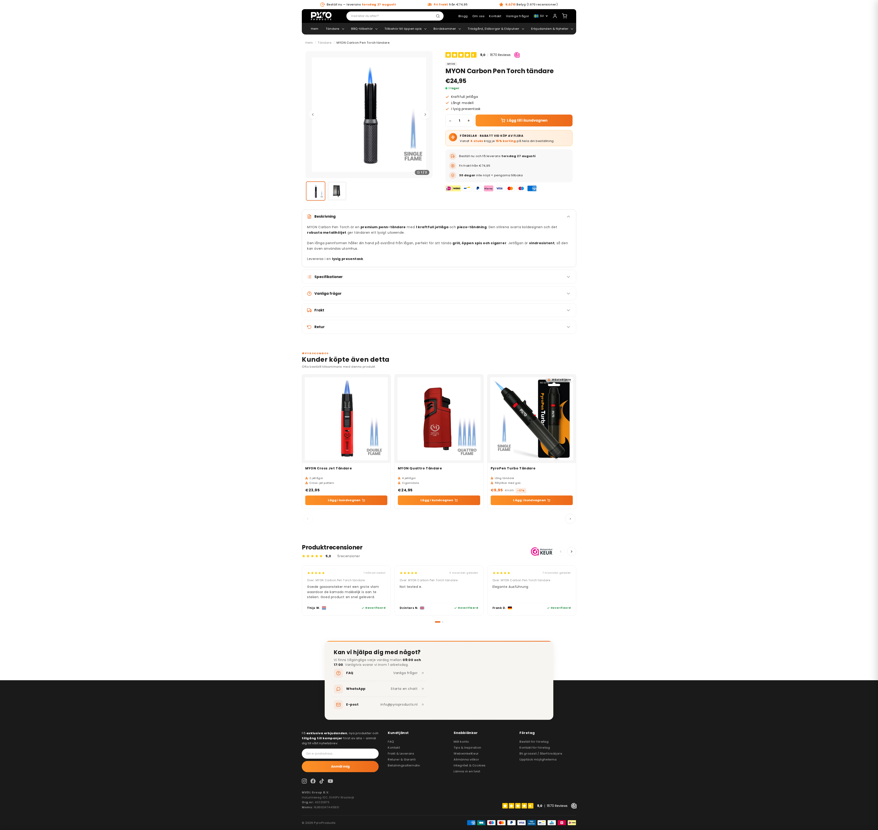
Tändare (333, 29)
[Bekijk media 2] (337, 191)
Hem (315, 29)
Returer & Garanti (402, 759)
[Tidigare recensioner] (560, 551)
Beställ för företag (534, 741)
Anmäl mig (340, 766)
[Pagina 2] (442, 622)
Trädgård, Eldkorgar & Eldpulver (493, 29)
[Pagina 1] (437, 622)
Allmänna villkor (466, 759)
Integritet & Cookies (470, 765)
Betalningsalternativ (404, 765)
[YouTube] (330, 781)
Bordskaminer (445, 29)
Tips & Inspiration (467, 747)
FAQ (391, 741)
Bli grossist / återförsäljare (540, 753)
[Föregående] (312, 114)
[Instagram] (304, 781)
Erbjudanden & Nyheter (550, 29)
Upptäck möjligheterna (538, 759)
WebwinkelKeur (466, 753)
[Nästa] (425, 114)
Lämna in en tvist (467, 771)
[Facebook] (313, 781)
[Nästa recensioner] (571, 551)
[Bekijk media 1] (315, 191)
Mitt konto (461, 741)
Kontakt (394, 747)
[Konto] (554, 16)
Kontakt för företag (534, 747)
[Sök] (439, 16)
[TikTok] (321, 781)
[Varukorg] (564, 16)
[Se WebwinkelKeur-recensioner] (541, 551)
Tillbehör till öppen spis (403, 29)
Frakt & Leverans (401, 753)
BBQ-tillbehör (362, 29)
